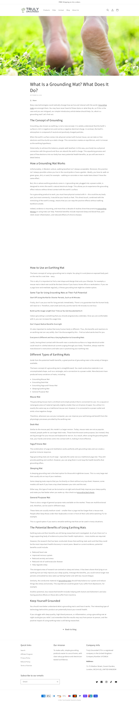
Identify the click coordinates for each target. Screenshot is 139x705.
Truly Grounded (66, 700)
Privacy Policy (25, 658)
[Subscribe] (57, 681)
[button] (107, 10)
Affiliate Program (27, 654)
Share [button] (35, 100)
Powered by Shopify (76, 700)
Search (23, 650)
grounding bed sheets (85, 492)
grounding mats (65, 581)
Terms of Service (26, 666)
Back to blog (70, 629)
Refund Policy (25, 662)
